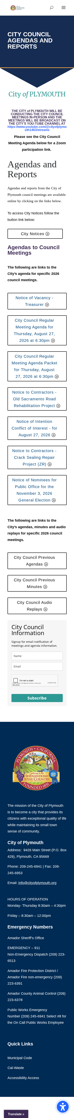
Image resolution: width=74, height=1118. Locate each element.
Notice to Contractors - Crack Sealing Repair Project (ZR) (34, 457)
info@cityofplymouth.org (37, 883)
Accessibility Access (23, 1078)
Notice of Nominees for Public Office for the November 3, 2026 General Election (34, 490)
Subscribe (37, 698)
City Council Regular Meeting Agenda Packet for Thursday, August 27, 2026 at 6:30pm (34, 366)
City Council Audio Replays (34, 605)
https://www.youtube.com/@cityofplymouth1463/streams (37, 128)
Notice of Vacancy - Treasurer (34, 301)
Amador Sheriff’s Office (25, 938)
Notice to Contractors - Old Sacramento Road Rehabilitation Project (34, 399)
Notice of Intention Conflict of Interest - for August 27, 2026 (34, 428)
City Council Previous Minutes (34, 583)
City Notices (32, 234)
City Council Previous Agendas (34, 560)
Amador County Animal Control (32, 993)
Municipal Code (19, 1058)
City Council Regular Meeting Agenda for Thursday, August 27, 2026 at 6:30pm (34, 330)
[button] (62, 1106)
